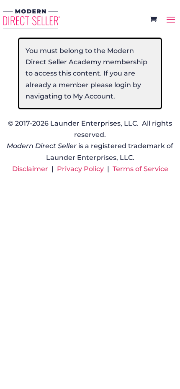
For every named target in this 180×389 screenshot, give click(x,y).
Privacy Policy (80, 169)
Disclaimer (30, 169)
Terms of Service (140, 169)
